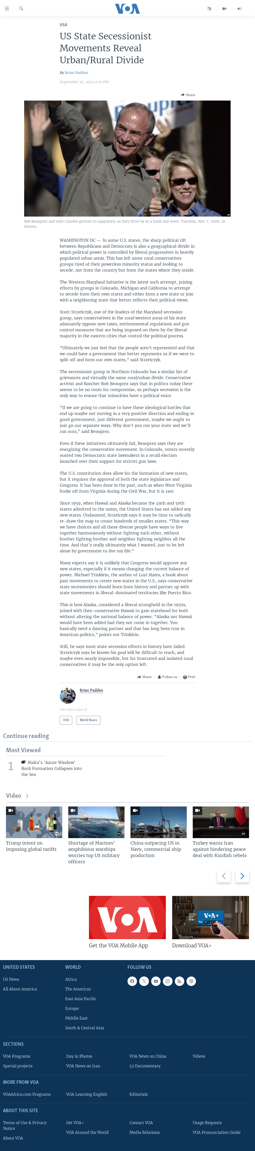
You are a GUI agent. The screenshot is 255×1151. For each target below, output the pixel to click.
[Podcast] (191, 981)
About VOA (13, 1138)
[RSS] (179, 981)
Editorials (138, 1094)
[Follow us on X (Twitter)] (144, 981)
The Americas (78, 989)
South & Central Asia (84, 1028)
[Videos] (224, 8)
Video (13, 796)
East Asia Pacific (80, 998)
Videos (199, 1056)
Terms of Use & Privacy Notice (25, 1125)
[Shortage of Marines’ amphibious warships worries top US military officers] (96, 822)
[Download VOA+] (210, 917)
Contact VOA (141, 1122)
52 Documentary (145, 1066)
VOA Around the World (87, 1132)
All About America (20, 989)
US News (11, 979)
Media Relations (144, 1132)
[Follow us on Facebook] (132, 981)
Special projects (18, 1066)
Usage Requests (207, 1122)
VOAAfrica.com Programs (27, 1094)
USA (63, 25)
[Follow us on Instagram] (167, 981)
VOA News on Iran (83, 1066)
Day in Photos (79, 1056)
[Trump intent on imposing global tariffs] (34, 822)
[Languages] (209, 8)
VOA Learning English (86, 1094)
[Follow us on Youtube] (156, 981)
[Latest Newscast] (239, 8)
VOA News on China (147, 1056)
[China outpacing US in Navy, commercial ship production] (158, 822)
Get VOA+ (75, 1122)
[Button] (188, 95)
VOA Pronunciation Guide (217, 1132)
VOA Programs (16, 1056)
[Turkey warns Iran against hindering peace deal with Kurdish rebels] (221, 822)
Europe (72, 1008)
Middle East (76, 1018)
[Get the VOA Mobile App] (127, 917)
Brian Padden (76, 72)
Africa (71, 979)
